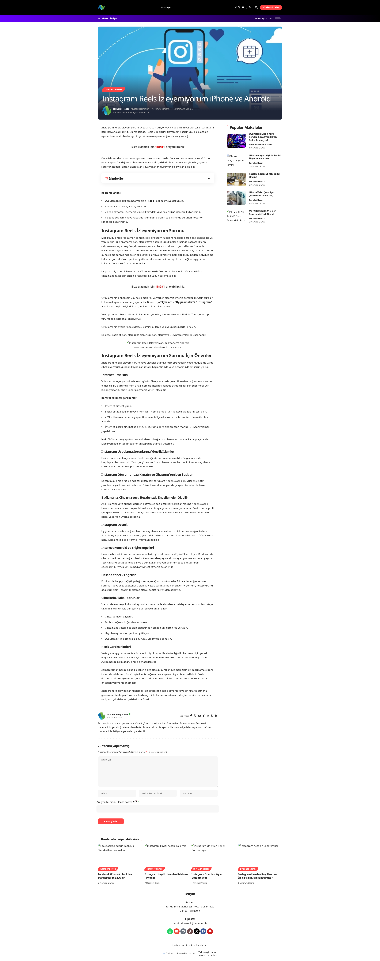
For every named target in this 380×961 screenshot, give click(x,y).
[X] (239, 7)
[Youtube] (210, 931)
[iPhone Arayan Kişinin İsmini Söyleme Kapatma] (236, 161)
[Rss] (250, 7)
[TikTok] (246, 7)
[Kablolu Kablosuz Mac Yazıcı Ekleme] (236, 179)
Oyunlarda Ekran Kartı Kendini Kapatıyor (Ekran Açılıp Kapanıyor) (263, 137)
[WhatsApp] (211, 716)
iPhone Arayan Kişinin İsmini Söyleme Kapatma (265, 157)
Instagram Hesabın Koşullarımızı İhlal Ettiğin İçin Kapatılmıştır (257, 876)
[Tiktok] (190, 931)
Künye (105, 18)
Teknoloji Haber (121, 108)
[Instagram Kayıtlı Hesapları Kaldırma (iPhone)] (167, 857)
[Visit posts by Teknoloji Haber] (106, 110)
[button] (256, 7)
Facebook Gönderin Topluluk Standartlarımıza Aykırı (115, 876)
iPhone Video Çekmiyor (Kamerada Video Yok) (261, 194)
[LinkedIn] (207, 716)
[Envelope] (177, 931)
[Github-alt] (183, 931)
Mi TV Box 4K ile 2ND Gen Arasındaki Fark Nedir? (262, 212)
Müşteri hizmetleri (207, 955)
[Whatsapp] (170, 931)
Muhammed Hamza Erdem (261, 144)
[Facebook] (235, 7)
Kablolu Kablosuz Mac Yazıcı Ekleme (264, 175)
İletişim (113, 18)
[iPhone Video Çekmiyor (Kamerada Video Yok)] (236, 198)
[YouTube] (243, 7)
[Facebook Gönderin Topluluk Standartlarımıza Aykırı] (120, 857)
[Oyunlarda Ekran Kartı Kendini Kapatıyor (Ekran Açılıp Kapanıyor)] (236, 141)
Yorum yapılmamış (161, 108)
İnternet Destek (114, 89)
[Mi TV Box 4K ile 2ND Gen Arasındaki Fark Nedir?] (236, 216)
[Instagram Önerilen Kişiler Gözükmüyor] (213, 857)
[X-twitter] (197, 931)
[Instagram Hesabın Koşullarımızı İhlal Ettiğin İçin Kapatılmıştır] (260, 857)
